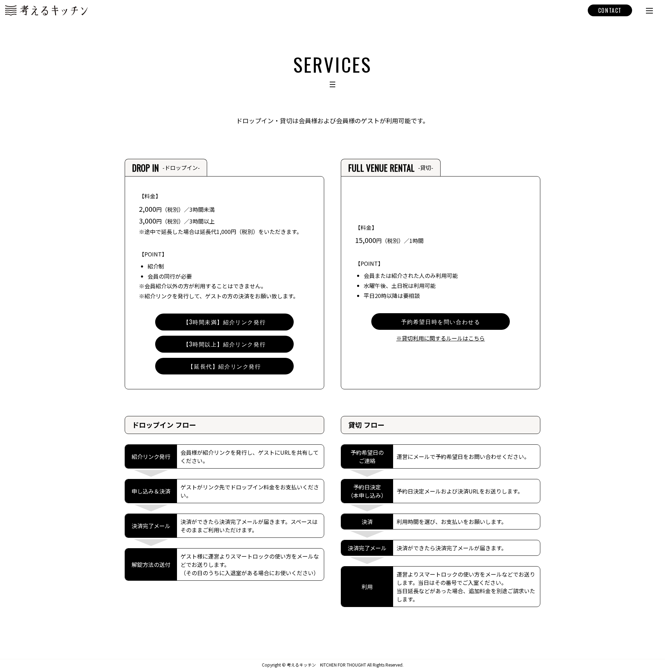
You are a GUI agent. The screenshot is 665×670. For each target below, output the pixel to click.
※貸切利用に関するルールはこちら (440, 338)
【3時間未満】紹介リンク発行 (224, 322)
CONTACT (610, 10)
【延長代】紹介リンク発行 (224, 366)
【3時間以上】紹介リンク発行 (224, 344)
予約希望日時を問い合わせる (440, 321)
